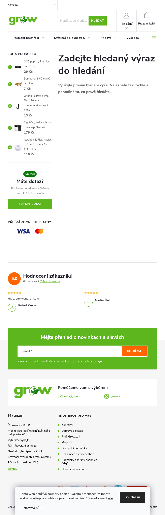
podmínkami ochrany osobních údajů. (79, 361)
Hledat (97, 20)
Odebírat (134, 351)
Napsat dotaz (30, 204)
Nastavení (31, 508)
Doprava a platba (72, 431)
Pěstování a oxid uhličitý (23, 462)
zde (110, 498)
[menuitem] (28, 38)
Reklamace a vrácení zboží (78, 454)
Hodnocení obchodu (74, 469)
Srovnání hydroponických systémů (29, 457)
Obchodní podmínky (74, 448)
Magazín (67, 442)
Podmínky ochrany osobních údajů (79, 461)
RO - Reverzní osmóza (22, 446)
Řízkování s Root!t (19, 425)
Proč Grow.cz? (71, 437)
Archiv (12, 469)
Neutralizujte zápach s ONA (25, 451)
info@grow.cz (73, 396)
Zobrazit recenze (50, 281)
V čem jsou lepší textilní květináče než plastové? (29, 432)
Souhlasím (132, 497)
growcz (115, 396)
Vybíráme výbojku (19, 440)
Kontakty (13, 5)
